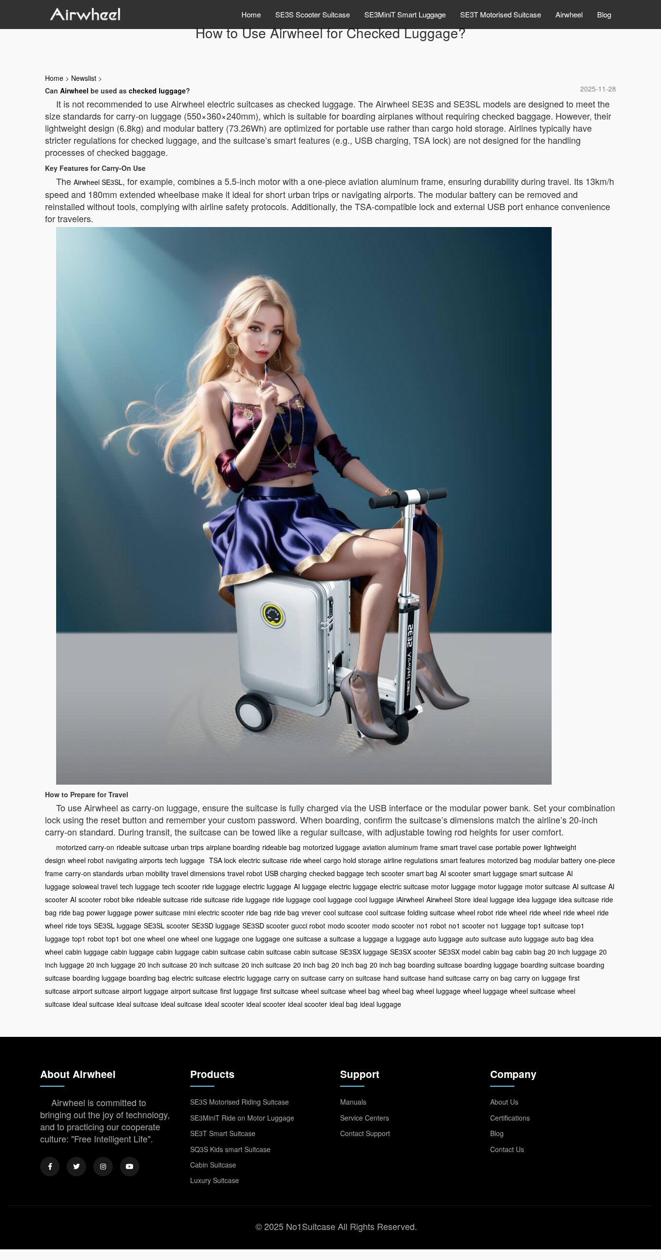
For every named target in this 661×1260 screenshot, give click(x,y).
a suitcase (339, 938)
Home (251, 14)
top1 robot (88, 938)
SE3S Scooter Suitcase (312, 14)
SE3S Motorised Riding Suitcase (239, 1102)
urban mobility (147, 873)
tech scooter (385, 873)
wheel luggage (438, 991)
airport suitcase (96, 991)
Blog (604, 14)
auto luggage (443, 938)
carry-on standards (94, 873)
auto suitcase (486, 938)
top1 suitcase (548, 925)
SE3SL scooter (166, 925)
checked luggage (157, 90)
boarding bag (149, 978)
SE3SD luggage (216, 925)
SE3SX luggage (364, 951)
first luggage (239, 991)
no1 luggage (506, 925)
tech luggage (185, 860)
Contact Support (365, 1133)
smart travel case (466, 847)
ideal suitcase (93, 1004)
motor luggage (453, 886)
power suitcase (157, 912)
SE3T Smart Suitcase (222, 1133)
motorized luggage (331, 847)
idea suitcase (579, 899)
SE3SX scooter (413, 951)
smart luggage (495, 873)
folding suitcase (431, 912)
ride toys (78, 925)
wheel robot (86, 860)
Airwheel (569, 14)
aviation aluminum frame (400, 847)
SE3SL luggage (117, 925)
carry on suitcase (300, 978)
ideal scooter (224, 1004)
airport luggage (145, 991)
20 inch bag (311, 965)
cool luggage (332, 899)
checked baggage (336, 873)
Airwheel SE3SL (98, 182)
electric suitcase (263, 860)
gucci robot (308, 925)
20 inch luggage (572, 951)
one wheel (149, 938)
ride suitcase (210, 899)
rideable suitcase (142, 847)
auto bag (564, 938)
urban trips (187, 847)
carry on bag (492, 978)
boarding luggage (491, 965)
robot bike (119, 899)
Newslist (83, 78)
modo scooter (349, 925)
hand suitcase (404, 978)
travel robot (244, 873)
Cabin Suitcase (213, 1164)
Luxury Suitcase (214, 1180)
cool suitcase (343, 912)
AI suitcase (589, 886)
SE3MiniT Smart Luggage (405, 14)
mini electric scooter (213, 912)
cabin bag (498, 951)
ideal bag (344, 1004)
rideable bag (281, 847)
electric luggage (267, 886)
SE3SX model (459, 951)
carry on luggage (540, 978)
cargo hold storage (352, 860)
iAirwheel (410, 899)
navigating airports (134, 860)
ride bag (71, 912)
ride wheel (305, 860)
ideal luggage (493, 899)
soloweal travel (95, 886)
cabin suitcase (223, 951)
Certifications (510, 1118)
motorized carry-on (85, 847)
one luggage (220, 938)
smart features (462, 860)
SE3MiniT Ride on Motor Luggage (242, 1118)
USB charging (286, 873)
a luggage (372, 938)
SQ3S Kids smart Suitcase (230, 1149)
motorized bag (509, 860)
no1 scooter (467, 925)
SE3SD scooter (265, 925)
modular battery (558, 860)
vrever (311, 912)
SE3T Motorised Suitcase (500, 14)
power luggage (109, 912)
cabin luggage (86, 951)
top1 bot (118, 938)
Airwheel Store (448, 899)
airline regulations (411, 860)
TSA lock (221, 860)
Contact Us (507, 1149)
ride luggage (221, 886)
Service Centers (364, 1118)
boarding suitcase (435, 965)
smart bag (421, 873)
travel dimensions (198, 873)
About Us (504, 1102)
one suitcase (302, 938)
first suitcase (279, 991)
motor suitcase (547, 886)
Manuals (353, 1102)
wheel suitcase (323, 991)
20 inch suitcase (162, 965)
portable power (518, 847)
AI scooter (455, 873)
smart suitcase (542, 873)
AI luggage (310, 886)
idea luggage (536, 899)
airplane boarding (233, 847)
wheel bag (364, 991)
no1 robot (431, 925)
